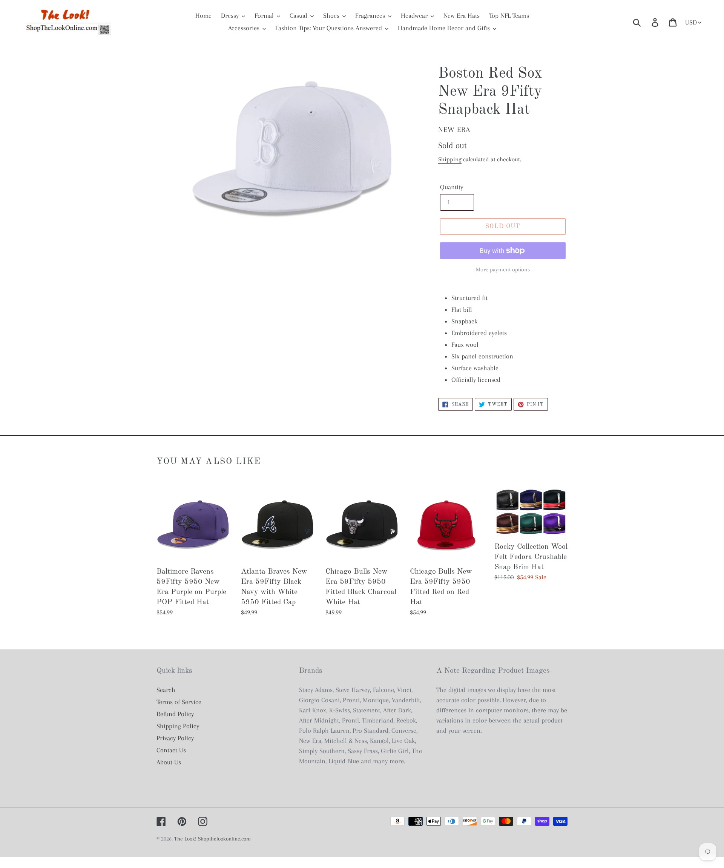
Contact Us (171, 750)
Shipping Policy (177, 726)
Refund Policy (175, 714)
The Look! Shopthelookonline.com (212, 839)
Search (165, 689)
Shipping (450, 159)
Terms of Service (178, 702)
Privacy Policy (175, 738)
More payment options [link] (503, 269)
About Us (168, 762)
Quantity (451, 187)
